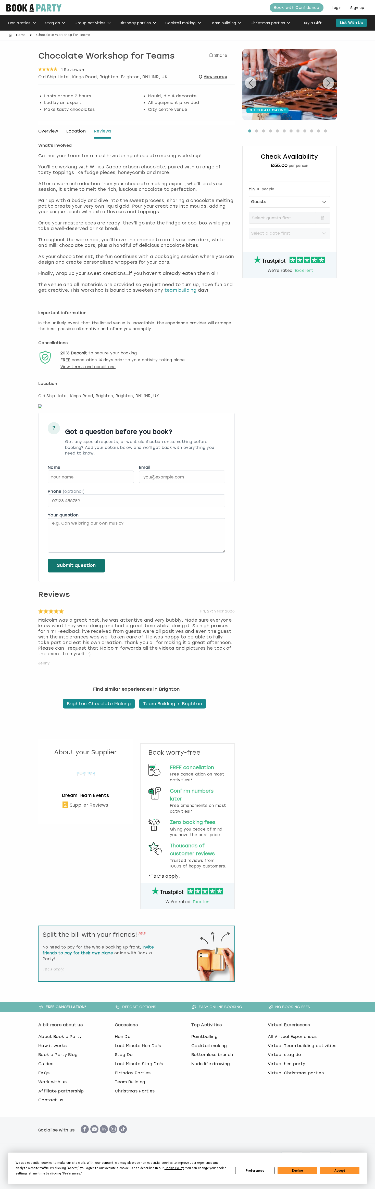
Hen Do (123, 1036)
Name (54, 467)
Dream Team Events (85, 795)
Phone (66, 491)
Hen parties (19, 23)
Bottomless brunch (212, 1054)
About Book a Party (60, 1036)
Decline (297, 1170)
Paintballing (204, 1036)
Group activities (89, 23)
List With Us (351, 23)
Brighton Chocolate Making (99, 703)
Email (145, 467)
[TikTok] (123, 1135)
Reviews (102, 131)
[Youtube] (94, 1135)
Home (21, 35)
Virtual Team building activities (302, 1045)
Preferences (255, 1170)
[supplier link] (85, 789)
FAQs (43, 1073)
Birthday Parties (133, 1073)
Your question (63, 515)
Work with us (52, 1081)
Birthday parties (135, 23)
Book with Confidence (296, 7)
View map (215, 77)
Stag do (52, 23)
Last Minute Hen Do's (138, 1045)
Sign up (357, 8)
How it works (52, 1045)
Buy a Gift (312, 23)
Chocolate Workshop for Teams (106, 56)
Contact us (50, 1100)
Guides (45, 1063)
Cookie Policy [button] (174, 1168)
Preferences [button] (71, 1173)
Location (76, 131)
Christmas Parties (135, 1091)
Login (337, 8)
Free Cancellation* (66, 1007)
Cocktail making (180, 23)
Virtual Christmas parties (296, 1073)
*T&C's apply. (164, 876)
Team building (223, 23)
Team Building (130, 1081)
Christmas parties (268, 23)
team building (181, 290)
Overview (48, 131)
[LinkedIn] (104, 1135)
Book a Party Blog (58, 1054)
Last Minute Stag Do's (139, 1063)
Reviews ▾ (72, 70)
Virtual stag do (284, 1054)
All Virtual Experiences (292, 1036)
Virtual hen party (286, 1063)
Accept (339, 1170)
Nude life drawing (210, 1063)
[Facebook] (85, 1135)
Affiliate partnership (61, 1091)
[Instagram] (113, 1135)
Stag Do (124, 1054)
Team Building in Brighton (172, 703)
